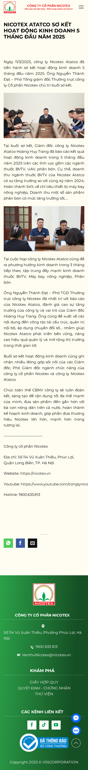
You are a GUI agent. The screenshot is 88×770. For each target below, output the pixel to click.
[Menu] (81, 7)
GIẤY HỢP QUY (44, 682)
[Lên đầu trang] (76, 743)
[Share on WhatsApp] (8, 543)
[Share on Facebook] (20, 543)
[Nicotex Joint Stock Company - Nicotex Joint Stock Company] (12, 7)
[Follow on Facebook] (32, 725)
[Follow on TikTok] (44, 725)
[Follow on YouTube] (56, 725)
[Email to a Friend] (32, 543)
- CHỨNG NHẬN (44, 688)
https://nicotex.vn (35, 473)
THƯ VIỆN (44, 694)
